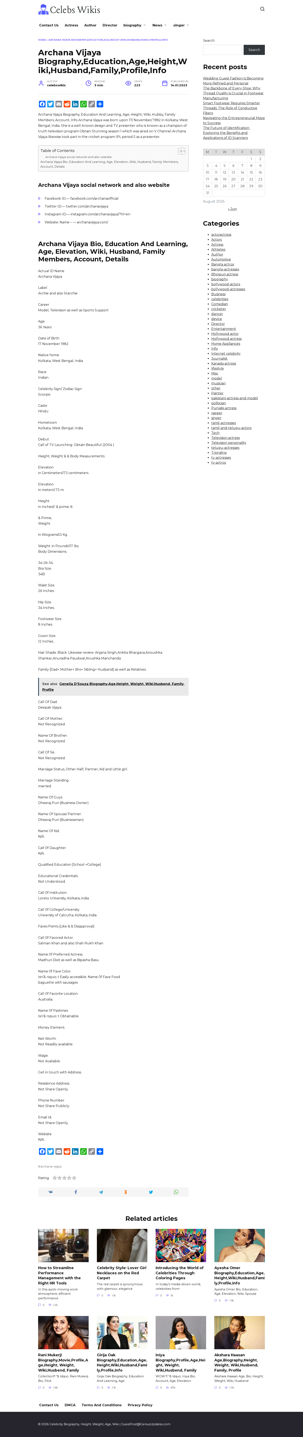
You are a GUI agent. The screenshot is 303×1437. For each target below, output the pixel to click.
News (157, 25)
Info (214, 349)
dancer (217, 314)
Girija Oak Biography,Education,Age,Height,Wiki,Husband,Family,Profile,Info (122, 1362)
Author (90, 25)
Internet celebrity (226, 354)
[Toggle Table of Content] (179, 151)
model (216, 378)
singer (179, 25)
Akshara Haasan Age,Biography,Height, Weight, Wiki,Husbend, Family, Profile (236, 1362)
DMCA (70, 1405)
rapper (216, 413)
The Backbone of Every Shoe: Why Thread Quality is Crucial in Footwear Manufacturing (233, 93)
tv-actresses (221, 458)
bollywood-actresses (228, 289)
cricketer (218, 309)
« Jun (232, 209)
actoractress (221, 235)
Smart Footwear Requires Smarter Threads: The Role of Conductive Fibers (231, 108)
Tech (215, 433)
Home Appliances (225, 344)
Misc (214, 373)
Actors (216, 240)
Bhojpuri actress (224, 274)
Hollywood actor (225, 334)
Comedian (219, 304)
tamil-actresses (223, 423)
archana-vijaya (50, 1166)
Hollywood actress (226, 339)
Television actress (225, 438)
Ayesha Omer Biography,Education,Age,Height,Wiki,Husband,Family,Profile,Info (239, 1275)
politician (218, 403)
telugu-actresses (225, 448)
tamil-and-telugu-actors (231, 428)
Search (209, 41)
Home (42, 39)
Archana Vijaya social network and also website (78, 157)
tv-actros (218, 463)
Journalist (219, 358)
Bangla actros (222, 264)
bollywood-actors (225, 284)
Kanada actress (223, 363)
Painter (217, 393)
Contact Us (49, 25)
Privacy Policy (140, 1405)
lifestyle (217, 368)
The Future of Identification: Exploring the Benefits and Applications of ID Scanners (226, 133)
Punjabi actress (223, 408)
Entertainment (223, 329)
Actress (71, 25)
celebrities (219, 299)
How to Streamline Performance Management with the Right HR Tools (59, 1275)
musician (218, 383)
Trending (219, 453)
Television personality (228, 443)
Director (110, 25)
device (216, 319)
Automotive (221, 259)
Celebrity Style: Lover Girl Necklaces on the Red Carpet (121, 1273)
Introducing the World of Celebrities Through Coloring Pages (180, 1273)
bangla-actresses (225, 269)
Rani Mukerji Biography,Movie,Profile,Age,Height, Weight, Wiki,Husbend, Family (63, 1362)
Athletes (218, 249)
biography (132, 25)
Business (218, 294)
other (216, 388)
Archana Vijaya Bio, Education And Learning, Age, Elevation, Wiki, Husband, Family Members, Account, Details (109, 164)
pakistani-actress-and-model (234, 398)
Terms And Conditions (102, 1405)
